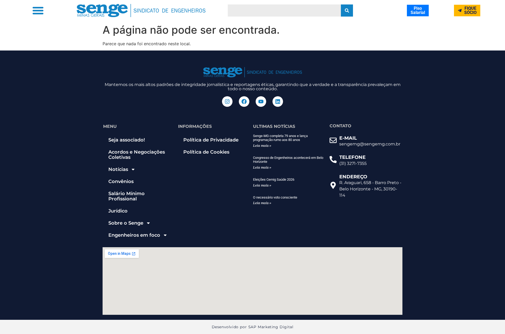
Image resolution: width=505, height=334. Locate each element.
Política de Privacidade (211, 140)
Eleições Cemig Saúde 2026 (273, 179)
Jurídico (118, 211)
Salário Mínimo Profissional (126, 196)
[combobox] (284, 10)
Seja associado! (126, 140)
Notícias (118, 169)
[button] (38, 10)
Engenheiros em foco (134, 235)
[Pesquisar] (347, 10)
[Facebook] (244, 101)
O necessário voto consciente (275, 197)
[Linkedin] (277, 101)
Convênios (121, 181)
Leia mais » (262, 146)
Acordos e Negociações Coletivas (136, 154)
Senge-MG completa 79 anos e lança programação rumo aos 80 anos (280, 138)
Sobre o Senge (125, 223)
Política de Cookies (206, 152)
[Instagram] (227, 101)
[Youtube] (261, 101)
